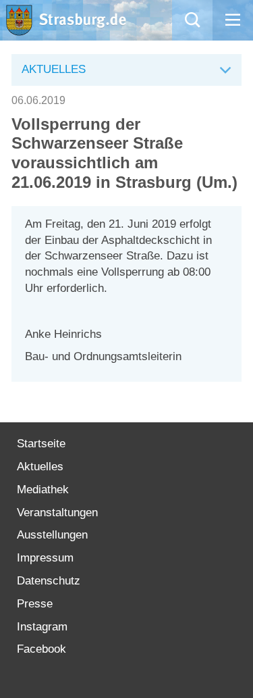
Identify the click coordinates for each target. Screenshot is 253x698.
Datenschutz (48, 580)
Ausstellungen (52, 534)
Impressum (45, 557)
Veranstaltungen (57, 512)
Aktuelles (40, 466)
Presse (35, 603)
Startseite (41, 443)
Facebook (41, 649)
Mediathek (43, 489)
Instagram (42, 626)
